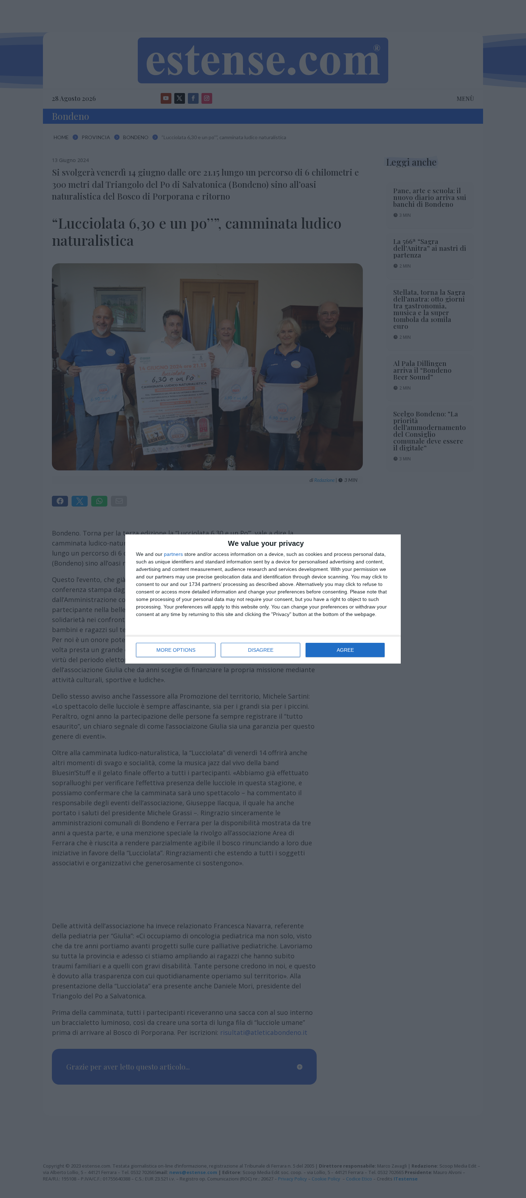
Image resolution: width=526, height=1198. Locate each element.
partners (173, 554)
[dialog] (263, 599)
